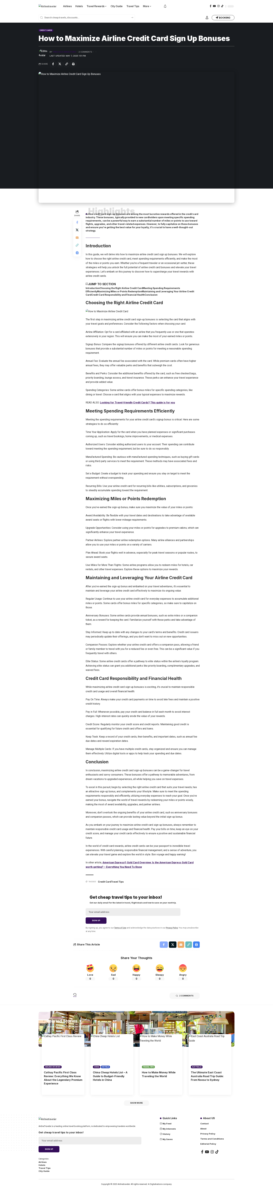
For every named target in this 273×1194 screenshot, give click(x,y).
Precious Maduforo (64, 52)
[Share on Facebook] (53, 64)
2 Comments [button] (186, 995)
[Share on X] (60, 64)
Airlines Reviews (53, 1067)
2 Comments (85, 52)
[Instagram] (218, 6)
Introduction (93, 288)
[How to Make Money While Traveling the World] (161, 1051)
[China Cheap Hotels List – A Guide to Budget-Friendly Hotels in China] (112, 1051)
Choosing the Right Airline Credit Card (121, 288)
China (96, 1067)
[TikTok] (222, 6)
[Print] (73, 64)
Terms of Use (120, 928)
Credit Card (104, 881)
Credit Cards (46, 30)
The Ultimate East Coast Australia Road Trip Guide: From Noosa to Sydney (207, 1076)
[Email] (77, 237)
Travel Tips (117, 881)
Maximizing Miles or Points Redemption (119, 291)
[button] (207, 17)
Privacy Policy (172, 928)
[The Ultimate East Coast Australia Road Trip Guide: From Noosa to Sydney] (210, 1051)
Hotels (105, 1067)
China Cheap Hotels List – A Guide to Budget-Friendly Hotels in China (110, 1076)
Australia (197, 1067)
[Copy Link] (66, 64)
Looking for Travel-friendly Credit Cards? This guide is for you (137, 402)
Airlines (43, 1162)
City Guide (44, 1171)
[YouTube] (214, 6)
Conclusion (151, 294)
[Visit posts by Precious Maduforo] (43, 53)
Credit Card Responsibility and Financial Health (118, 294)
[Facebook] (210, 6)
